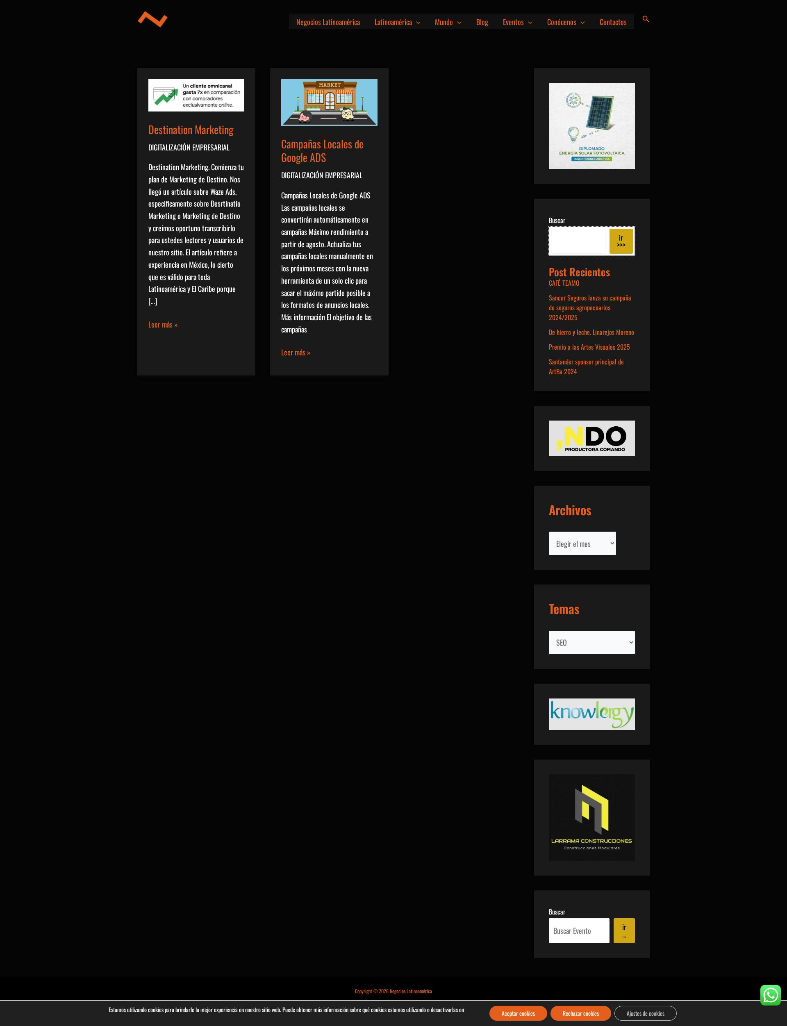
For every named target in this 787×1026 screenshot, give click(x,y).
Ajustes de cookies (645, 1013)
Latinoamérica (393, 21)
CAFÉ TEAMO (564, 283)
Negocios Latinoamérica (328, 21)
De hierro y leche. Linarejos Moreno (591, 332)
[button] (416, 22)
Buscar (557, 220)
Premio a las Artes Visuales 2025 (589, 347)
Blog (482, 21)
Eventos (513, 21)
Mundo (444, 21)
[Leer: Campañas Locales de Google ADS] (329, 101)
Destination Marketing (190, 129)
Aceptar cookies (518, 1013)
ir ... (624, 930)
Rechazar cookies (581, 1013)
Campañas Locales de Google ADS (322, 151)
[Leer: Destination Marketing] (196, 94)
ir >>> (621, 241)
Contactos (613, 21)
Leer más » (163, 324)
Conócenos (561, 21)
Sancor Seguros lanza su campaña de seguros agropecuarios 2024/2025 (590, 307)
